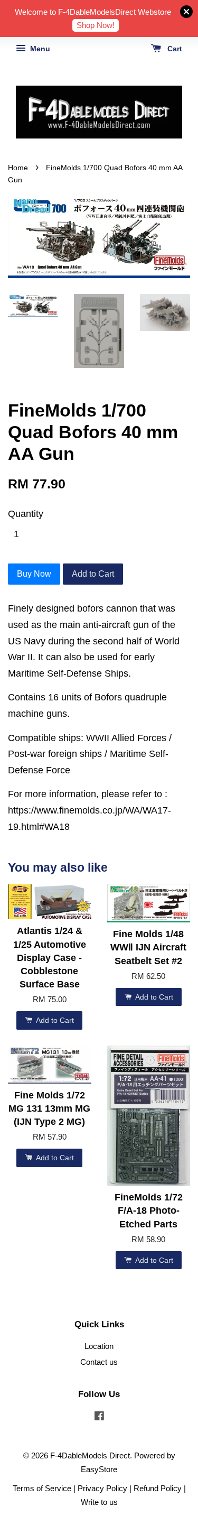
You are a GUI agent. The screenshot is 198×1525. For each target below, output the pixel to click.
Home (18, 168)
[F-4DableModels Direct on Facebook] (99, 1417)
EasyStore (99, 1469)
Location (99, 1346)
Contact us (99, 1361)
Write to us (99, 1502)
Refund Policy (158, 1488)
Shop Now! (96, 25)
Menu (39, 48)
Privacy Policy (102, 1488)
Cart (173, 48)
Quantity (25, 514)
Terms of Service (42, 1488)
